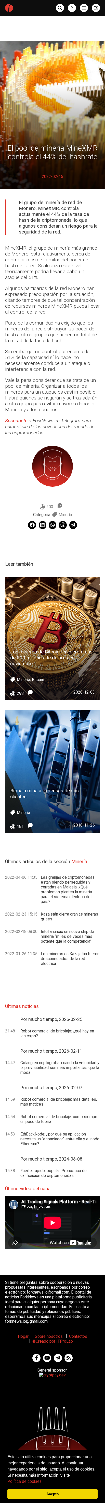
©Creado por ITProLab (52, 1341)
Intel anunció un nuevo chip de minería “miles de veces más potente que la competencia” (67, 936)
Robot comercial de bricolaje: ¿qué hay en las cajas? (57, 1033)
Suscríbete (16, 421)
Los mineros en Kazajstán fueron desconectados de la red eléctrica (70, 958)
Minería (65, 514)
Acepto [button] (52, 1494)
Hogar (23, 1336)
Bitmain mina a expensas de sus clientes (44, 793)
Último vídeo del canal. (28, 1189)
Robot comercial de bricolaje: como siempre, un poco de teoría (59, 1119)
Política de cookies (24, 1481)
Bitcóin (38, 679)
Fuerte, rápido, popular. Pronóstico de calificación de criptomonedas (53, 1173)
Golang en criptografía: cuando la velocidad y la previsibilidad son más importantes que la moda (59, 1067)
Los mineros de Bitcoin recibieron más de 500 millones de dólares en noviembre (51, 657)
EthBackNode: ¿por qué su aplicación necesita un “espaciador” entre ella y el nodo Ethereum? (59, 1139)
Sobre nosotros (49, 1336)
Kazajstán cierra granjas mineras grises (69, 916)
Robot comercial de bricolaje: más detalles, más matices (58, 1102)
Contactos (78, 1336)
